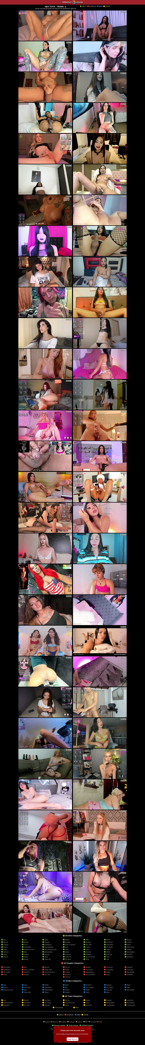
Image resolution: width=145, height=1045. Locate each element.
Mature (67, 952)
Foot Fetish (27, 947)
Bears (67, 985)
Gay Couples (90, 987)
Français (72, 1022)
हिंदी (86, 1022)
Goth (66, 947)
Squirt (108, 957)
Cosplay (5, 944)
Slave (46, 957)
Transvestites (59, 1007)
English (47, 1022)
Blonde (26, 942)
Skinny (26, 957)
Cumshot (129, 967)
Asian (46, 939)
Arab (25, 939)
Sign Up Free (72, 1039)
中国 (100, 1022)
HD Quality (109, 947)
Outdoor (26, 954)
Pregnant (68, 954)
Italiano (80, 1022)
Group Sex (130, 969)
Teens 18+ (47, 959)
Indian (5, 949)
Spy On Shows (90, 957)
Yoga (107, 959)
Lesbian (129, 949)
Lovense (6, 952)
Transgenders (110, 1005)
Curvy (26, 944)
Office (5, 954)
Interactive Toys (29, 949)
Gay (66, 987)
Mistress (88, 952)
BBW (87, 939)
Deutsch (55, 1022)
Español (63, 1022)
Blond (128, 985)
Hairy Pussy (130, 947)
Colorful (129, 942)
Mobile (108, 952)
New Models (130, 952)
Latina (87, 949)
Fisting (5, 947)
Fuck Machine (48, 947)
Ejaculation (47, 987)
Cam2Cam (109, 942)
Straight (67, 992)
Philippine (6, 1005)
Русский (93, 1022)
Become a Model (59, 1025)
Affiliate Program (87, 1025)
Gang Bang (109, 969)
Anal (4, 939)
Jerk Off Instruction (50, 949)
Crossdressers (8, 1002)
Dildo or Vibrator (70, 944)
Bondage (67, 942)
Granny (88, 947)
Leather (108, 949)
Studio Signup (73, 1025)
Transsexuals (131, 1005)
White (87, 959)
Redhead (88, 954)
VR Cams (68, 959)
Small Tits (68, 957)
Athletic (67, 939)
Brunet (5, 987)
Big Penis (89, 985)
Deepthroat (47, 944)
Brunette (88, 942)
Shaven (5, 957)
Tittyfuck (67, 977)
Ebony (129, 944)
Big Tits (5, 942)
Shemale (47, 1005)
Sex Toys (129, 954)
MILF (25, 952)
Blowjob (46, 942)
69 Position (6, 967)
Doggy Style (48, 969)
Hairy (128, 987)
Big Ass (129, 939)
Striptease (130, 957)
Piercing (47, 954)
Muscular (109, 990)
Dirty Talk (89, 944)
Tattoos (26, 959)
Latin (25, 990)
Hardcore (27, 972)
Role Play (109, 954)
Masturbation (48, 952)
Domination (109, 944)
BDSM (108, 939)
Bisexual (109, 985)
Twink (87, 992)
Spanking (68, 974)
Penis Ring (27, 992)
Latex (66, 949)
